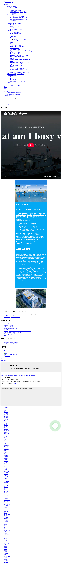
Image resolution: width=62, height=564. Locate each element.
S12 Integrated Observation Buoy (18, 16)
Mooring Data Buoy (12, 14)
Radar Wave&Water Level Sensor (19, 35)
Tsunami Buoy (14, 20)
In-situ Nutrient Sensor (19, 40)
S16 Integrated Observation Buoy (18, 17)
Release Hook (14, 78)
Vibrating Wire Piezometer (17, 68)
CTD (11, 43)
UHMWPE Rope (14, 84)
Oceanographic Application (14, 92)
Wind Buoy (13, 13)
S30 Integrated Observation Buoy (18, 19)
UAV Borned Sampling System (18, 81)
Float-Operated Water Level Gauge (19, 55)
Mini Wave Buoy (14, 7)
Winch (12, 77)
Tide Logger (13, 36)
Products (6, 4)
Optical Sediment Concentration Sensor (20, 59)
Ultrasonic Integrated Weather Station (19, 62)
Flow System (13, 25)
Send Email (4, 360)
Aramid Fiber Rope (15, 85)
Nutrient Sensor (14, 38)
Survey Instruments (15, 49)
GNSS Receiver (14, 66)
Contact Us (7, 95)
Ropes (8, 82)
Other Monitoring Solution (14, 23)
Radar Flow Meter (15, 52)
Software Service (11, 22)
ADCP (12, 42)
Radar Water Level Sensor (17, 56)
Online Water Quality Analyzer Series (20, 72)
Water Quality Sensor (15, 45)
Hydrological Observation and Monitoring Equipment (20, 51)
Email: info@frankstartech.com (12, 317)
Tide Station (13, 27)
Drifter (5, 87)
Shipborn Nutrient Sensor (20, 39)
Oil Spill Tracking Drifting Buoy (18, 12)
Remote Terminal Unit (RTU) (17, 65)
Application (7, 91)
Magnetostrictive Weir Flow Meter (19, 69)
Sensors (9, 30)
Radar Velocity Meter (15, 53)
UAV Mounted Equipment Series (15, 74)
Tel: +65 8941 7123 (9, 315)
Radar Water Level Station (17, 29)
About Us (6, 88)
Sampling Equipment (12, 75)
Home (5, 102)
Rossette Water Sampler (16, 79)
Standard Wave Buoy (15, 10)
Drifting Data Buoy (12, 6)
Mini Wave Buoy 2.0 (15, 9)
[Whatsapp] (55, 426)
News (5, 89)
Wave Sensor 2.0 (14, 32)
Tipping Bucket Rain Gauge (17, 64)
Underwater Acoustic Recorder (18, 46)
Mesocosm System (15, 26)
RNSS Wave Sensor (15, 33)
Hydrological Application (13, 94)
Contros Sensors (14, 48)
